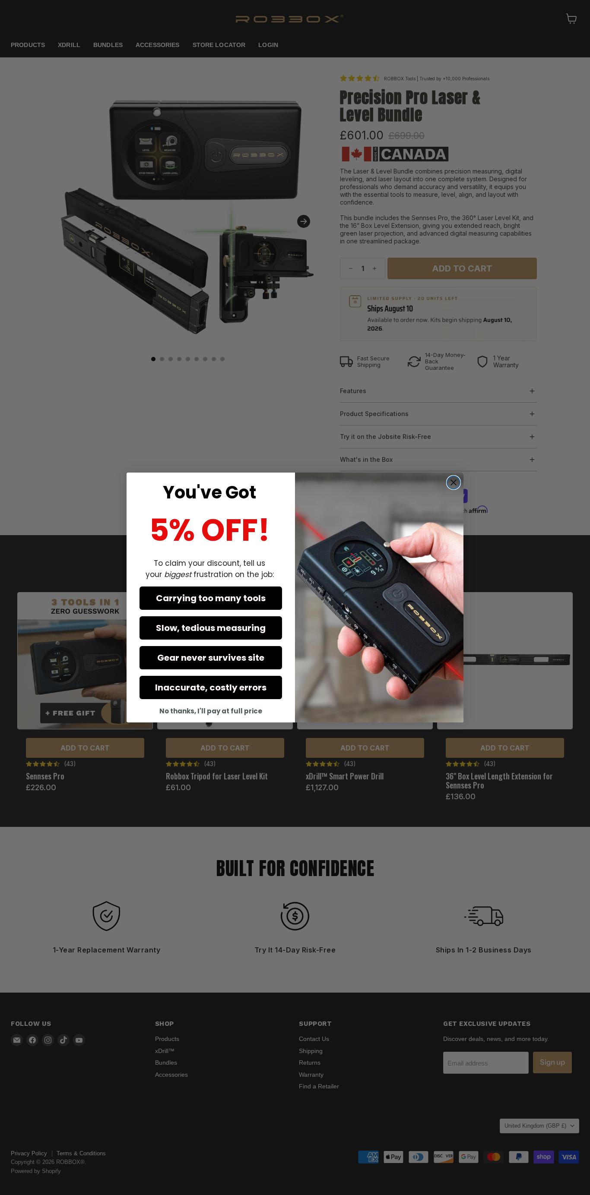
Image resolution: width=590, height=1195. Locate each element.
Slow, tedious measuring (211, 628)
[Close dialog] (453, 482)
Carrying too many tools (211, 598)
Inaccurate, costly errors (210, 687)
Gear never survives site (210, 658)
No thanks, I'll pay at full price (210, 711)
